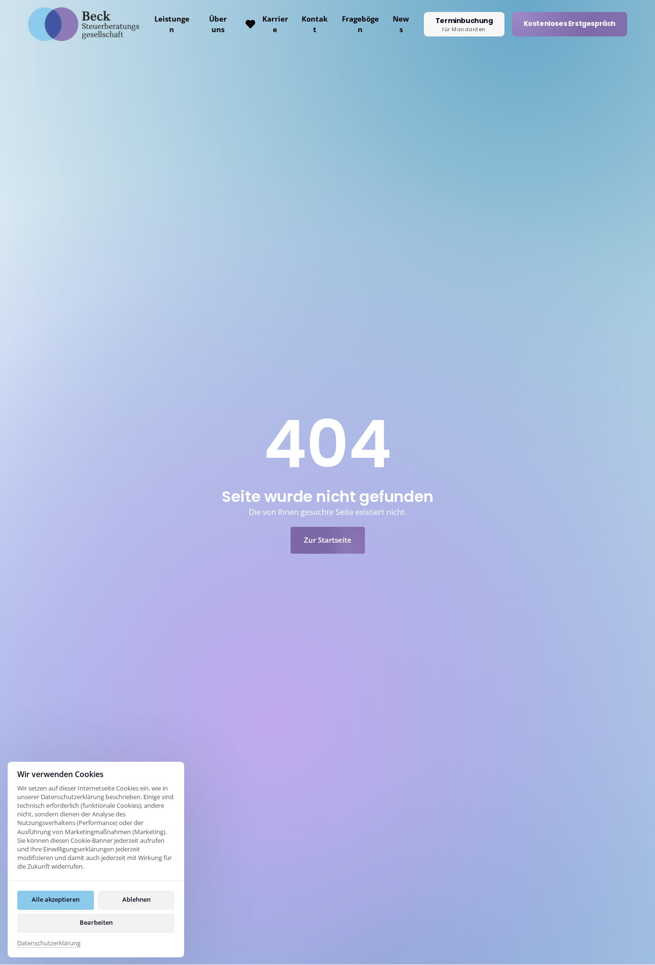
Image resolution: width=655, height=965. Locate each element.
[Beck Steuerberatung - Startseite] (83, 24)
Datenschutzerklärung (49, 943)
